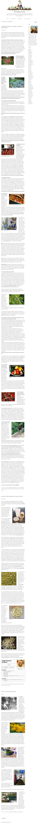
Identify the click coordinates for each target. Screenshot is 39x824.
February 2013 (30, 92)
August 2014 (30, 78)
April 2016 (29, 58)
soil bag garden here (6, 240)
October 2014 (30, 76)
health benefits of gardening (8, 488)
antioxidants (3, 522)
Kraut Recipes (20, 18)
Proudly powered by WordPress (5, 822)
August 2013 (30, 89)
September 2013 (30, 88)
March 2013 (30, 91)
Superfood (13, 481)
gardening (10, 487)
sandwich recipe (11, 683)
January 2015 (30, 73)
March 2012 (30, 101)
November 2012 (30, 94)
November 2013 (30, 87)
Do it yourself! (13, 18)
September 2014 (30, 77)
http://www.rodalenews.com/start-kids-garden (8, 74)
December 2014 (30, 75)
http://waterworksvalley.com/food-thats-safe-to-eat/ (9, 286)
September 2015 (30, 63)
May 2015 (29, 68)
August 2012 (30, 97)
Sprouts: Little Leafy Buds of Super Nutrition (12, 496)
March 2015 (30, 71)
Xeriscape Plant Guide (13, 765)
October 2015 (30, 62)
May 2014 (29, 82)
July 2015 (29, 66)
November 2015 (30, 61)
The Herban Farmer (19, 12)
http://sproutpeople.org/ (19, 534)
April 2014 (29, 83)
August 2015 (30, 65)
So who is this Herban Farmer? (8, 691)
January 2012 (30, 103)
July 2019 (29, 50)
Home (7, 18)
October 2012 (30, 96)
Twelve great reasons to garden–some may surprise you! (11, 27)
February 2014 (30, 86)
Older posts (3, 818)
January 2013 (30, 93)
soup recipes (16, 683)
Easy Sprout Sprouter (17, 565)
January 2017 (30, 56)
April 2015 (29, 70)
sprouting (20, 683)
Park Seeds (3, 415)
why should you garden (16, 488)
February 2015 (30, 72)
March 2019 (30, 51)
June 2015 (29, 67)
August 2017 (30, 55)
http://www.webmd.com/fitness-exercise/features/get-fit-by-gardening (12, 191)
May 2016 (29, 57)
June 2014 (29, 81)
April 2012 (29, 99)
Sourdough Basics (27, 18)
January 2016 (30, 60)
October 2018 (30, 52)
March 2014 (30, 84)
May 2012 (29, 98)
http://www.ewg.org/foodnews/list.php (9, 285)
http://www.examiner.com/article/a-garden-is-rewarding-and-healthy (12, 175)
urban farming (14, 487)
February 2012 (30, 102)
